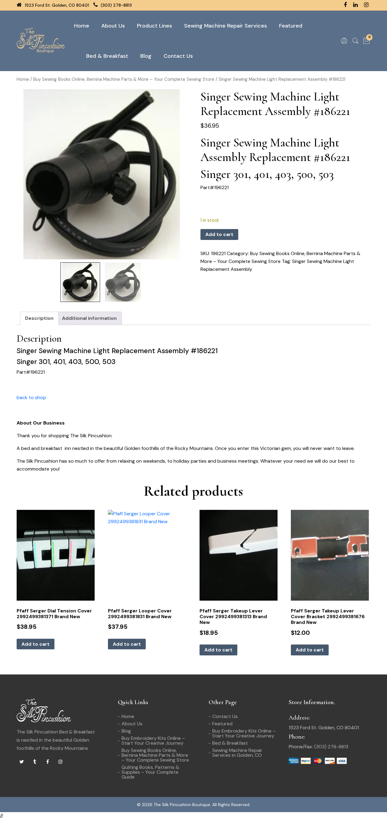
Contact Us (178, 56)
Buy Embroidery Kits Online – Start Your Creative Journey (153, 740)
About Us (113, 25)
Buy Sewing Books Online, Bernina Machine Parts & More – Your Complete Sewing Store (123, 79)
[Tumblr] (34, 762)
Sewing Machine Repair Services (225, 25)
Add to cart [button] (35, 644)
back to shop (31, 397)
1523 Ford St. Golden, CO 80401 (56, 5)
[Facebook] (47, 762)
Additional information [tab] (89, 318)
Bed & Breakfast (107, 56)
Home (81, 25)
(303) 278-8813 (115, 5)
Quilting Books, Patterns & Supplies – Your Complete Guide (150, 772)
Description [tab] (39, 318)
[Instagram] (60, 762)
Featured (290, 25)
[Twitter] (21, 762)
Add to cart (219, 234)
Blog (145, 56)
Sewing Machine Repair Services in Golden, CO (237, 752)
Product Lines (154, 25)
